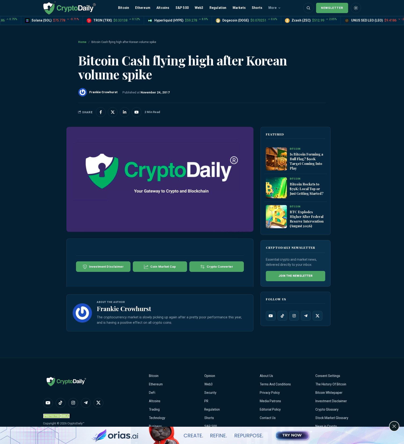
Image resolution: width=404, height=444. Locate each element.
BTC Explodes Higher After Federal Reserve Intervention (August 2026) (307, 219)
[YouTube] (271, 316)
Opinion (209, 376)
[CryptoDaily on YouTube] (136, 112)
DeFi (152, 392)
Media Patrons (270, 401)
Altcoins (163, 8)
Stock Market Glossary (331, 418)
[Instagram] (294, 316)
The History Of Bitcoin (330, 384)
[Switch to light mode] (356, 8)
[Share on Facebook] (101, 112)
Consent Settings (327, 376)
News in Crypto (326, 426)
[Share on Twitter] (113, 112)
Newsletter (332, 8)
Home (82, 42)
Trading (154, 409)
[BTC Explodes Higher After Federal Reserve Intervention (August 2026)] (276, 216)
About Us (266, 376)
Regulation (218, 8)
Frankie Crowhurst (124, 308)
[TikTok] (282, 316)
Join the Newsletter (295, 275)
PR (206, 401)
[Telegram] (306, 316)
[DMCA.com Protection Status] (57, 415)
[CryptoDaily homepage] (69, 7)
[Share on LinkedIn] (125, 112)
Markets (239, 8)
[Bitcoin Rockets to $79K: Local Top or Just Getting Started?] (276, 188)
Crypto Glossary (327, 409)
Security (210, 392)
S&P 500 (182, 8)
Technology (157, 418)
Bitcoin (123, 8)
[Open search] (308, 8)
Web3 (199, 8)
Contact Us (268, 418)
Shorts (257, 8)
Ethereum (142, 8)
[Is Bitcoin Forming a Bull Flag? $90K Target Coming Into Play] (276, 159)
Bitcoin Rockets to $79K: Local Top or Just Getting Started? (307, 189)
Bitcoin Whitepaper (329, 392)
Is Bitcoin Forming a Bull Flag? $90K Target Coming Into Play (306, 161)
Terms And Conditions (275, 384)
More (272, 8)
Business (155, 426)
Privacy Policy (270, 392)
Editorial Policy (270, 409)
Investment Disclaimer (331, 401)
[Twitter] (317, 316)
